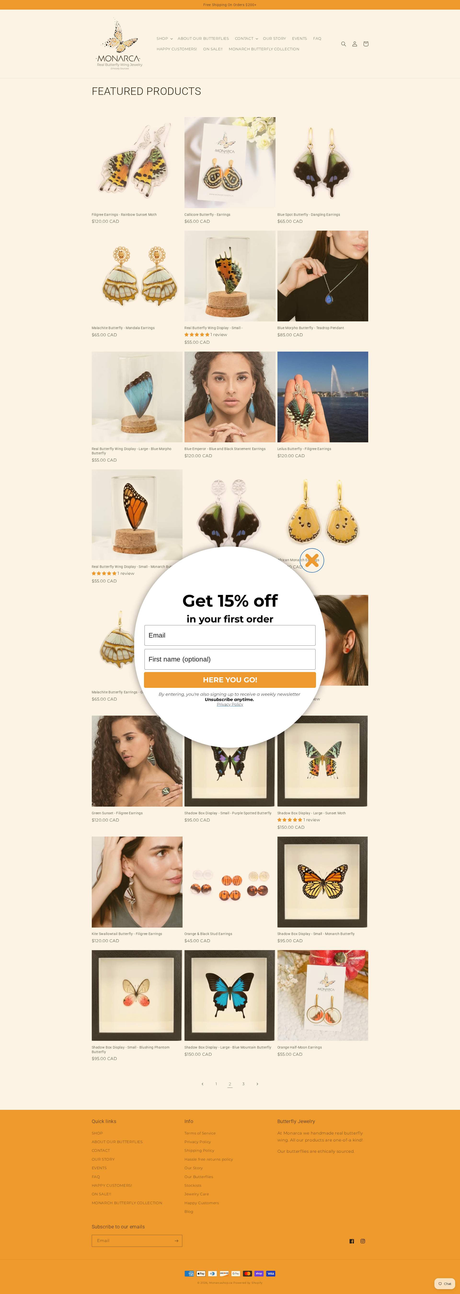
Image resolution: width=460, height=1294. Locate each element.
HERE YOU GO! (230, 679)
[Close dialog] (312, 560)
